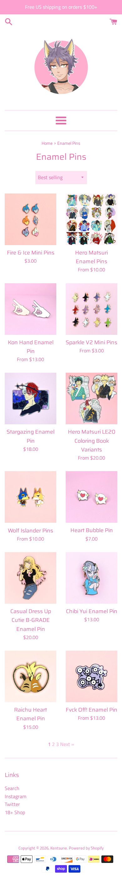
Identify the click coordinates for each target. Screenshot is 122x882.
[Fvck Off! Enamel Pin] (91, 676)
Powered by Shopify (86, 848)
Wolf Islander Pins (30, 530)
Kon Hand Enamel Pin (30, 346)
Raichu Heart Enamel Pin (30, 714)
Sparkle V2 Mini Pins (91, 342)
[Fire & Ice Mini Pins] (30, 219)
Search (12, 788)
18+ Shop (15, 812)
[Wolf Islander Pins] (30, 497)
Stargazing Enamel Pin (30, 436)
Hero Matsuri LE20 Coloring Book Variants (91, 440)
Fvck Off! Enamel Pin (91, 709)
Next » (67, 744)
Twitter (12, 804)
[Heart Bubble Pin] (91, 497)
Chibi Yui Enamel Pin (91, 611)
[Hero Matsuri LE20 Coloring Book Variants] (91, 398)
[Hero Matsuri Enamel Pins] (91, 219)
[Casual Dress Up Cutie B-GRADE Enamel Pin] (30, 578)
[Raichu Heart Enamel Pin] (30, 676)
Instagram (15, 796)
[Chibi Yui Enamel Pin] (91, 578)
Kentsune (58, 848)
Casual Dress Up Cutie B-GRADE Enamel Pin (30, 620)
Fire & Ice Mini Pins (30, 252)
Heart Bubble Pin (91, 530)
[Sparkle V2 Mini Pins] (91, 309)
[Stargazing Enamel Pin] (30, 398)
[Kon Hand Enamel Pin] (30, 309)
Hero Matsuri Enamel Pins (91, 257)
